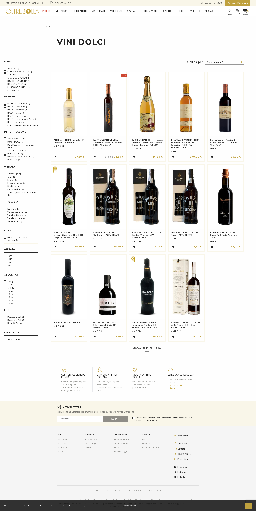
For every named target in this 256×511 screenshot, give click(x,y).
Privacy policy (136, 490)
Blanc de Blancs (121, 440)
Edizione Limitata (150, 447)
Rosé (116, 447)
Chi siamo (206, 3)
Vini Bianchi (62, 443)
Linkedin (181, 477)
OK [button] (248, 505)
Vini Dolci (53, 27)
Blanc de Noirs (121, 443)
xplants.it (193, 499)
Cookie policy (156, 490)
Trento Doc (90, 447)
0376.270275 (184, 454)
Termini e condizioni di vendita (108, 490)
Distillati (146, 443)
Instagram (182, 472)
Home (42, 27)
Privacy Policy (149, 417)
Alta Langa (90, 443)
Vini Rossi (62, 440)
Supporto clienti (63, 3)
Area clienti (183, 436)
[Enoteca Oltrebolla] (22, 15)
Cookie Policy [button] (129, 505)
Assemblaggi (120, 451)
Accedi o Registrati (238, 2)
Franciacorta (91, 440)
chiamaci (172, 388)
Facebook (182, 467)
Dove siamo (183, 459)
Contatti (218, 3)
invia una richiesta (176, 385)
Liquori (145, 440)
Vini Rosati (62, 447)
